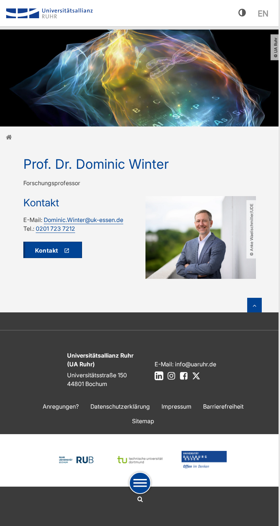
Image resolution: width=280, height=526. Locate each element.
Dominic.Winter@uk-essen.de (83, 219)
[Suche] (140, 499)
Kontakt (46, 250)
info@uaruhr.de (195, 364)
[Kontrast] (242, 13)
